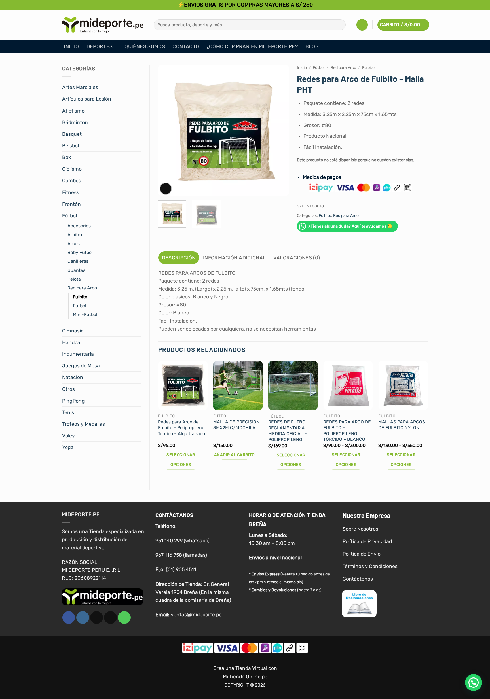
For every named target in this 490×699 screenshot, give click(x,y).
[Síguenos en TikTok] (96, 617)
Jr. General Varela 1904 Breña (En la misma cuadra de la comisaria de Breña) (193, 592)
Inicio (71, 46)
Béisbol (70, 146)
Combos (71, 180)
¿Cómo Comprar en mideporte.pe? (252, 46)
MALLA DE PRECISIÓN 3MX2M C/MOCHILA (236, 425)
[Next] (279, 130)
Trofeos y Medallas (83, 424)
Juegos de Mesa (81, 365)
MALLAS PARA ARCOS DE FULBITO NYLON (401, 425)
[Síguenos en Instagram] (82, 617)
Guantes (76, 270)
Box (66, 157)
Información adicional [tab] (234, 257)
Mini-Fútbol (85, 314)
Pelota (74, 279)
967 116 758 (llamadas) (181, 555)
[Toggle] (137, 87)
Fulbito (80, 297)
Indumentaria (78, 354)
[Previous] (167, 130)
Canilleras (77, 261)
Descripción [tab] (179, 257)
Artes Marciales (80, 87)
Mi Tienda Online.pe (245, 676)
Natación (72, 377)
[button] (362, 24)
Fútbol (69, 216)
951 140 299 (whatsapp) (182, 540)
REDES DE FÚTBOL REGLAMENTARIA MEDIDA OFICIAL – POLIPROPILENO (288, 430)
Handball (72, 342)
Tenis (68, 412)
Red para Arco (82, 288)
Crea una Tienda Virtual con (245, 668)
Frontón (71, 204)
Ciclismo (72, 169)
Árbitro (74, 234)
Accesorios (79, 225)
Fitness (70, 192)
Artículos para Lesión (86, 99)
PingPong (73, 401)
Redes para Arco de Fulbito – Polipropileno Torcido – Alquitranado (181, 427)
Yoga (68, 447)
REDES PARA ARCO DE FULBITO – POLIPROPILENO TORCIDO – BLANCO (347, 430)
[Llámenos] (124, 617)
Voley (68, 436)
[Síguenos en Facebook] (68, 617)
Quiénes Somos (144, 46)
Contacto (185, 46)
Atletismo (73, 111)
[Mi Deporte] (102, 24)
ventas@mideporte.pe (196, 614)
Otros (68, 389)
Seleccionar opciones (180, 459)
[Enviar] (339, 25)
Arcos (73, 243)
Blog (312, 46)
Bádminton (75, 122)
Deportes (99, 46)
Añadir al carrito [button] (234, 454)
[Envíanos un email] (110, 617)
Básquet (72, 134)
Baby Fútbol (80, 252)
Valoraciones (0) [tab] (296, 257)
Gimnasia (73, 331)
